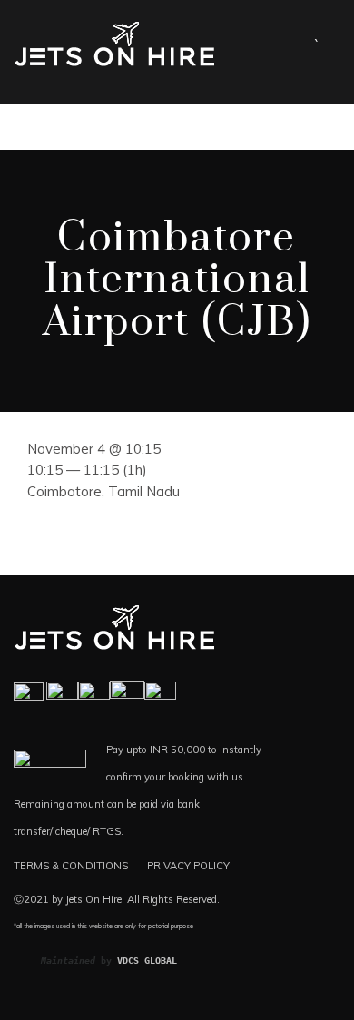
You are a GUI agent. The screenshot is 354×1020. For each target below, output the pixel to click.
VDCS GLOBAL (147, 961)
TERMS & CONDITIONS (71, 865)
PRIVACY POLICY (188, 865)
